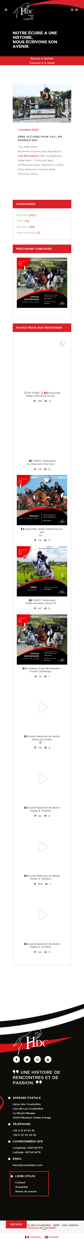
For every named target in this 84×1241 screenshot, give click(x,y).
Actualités (23, 215)
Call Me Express (28, 155)
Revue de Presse (26, 232)
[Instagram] (63, 384)
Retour (16, 1224)
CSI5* (20, 221)
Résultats (22, 227)
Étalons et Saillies (42, 58)
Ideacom (33, 1228)
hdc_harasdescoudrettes (42, 342)
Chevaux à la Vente (42, 63)
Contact (20, 1182)
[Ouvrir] (42, 364)
